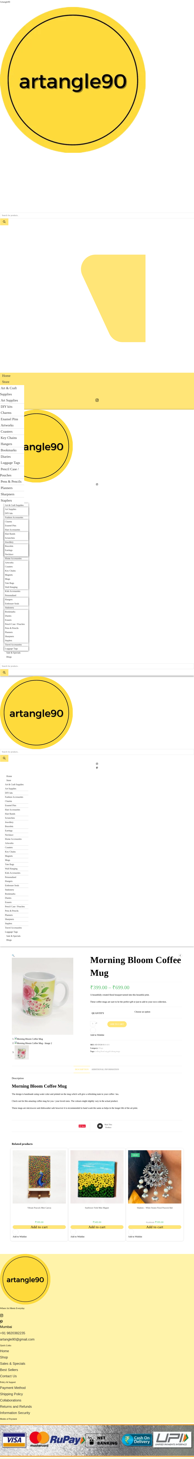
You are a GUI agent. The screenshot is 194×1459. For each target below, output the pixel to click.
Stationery (9, 607)
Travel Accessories (13, 644)
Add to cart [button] (39, 1227)
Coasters (6, 431)
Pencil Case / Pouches (9, 472)
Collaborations (10, 1400)
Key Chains (9, 438)
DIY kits (6, 406)
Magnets (9, 575)
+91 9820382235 (12, 1333)
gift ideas (111, 1051)
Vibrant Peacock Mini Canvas (39, 1208)
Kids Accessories (12, 591)
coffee (97, 1051)
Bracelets (9, 546)
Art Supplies (9, 400)
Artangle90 (5, 2)
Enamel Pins (9, 419)
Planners (6, 488)
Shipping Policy (11, 1394)
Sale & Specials (13, 653)
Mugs (7, 579)
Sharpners (7, 494)
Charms (6, 413)
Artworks (7, 425)
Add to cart (117, 1024)
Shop (4, 1357)
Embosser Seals (12, 603)
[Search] (4, 221)
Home (6, 376)
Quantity (98, 1013)
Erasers (8, 620)
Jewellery (9, 542)
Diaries (6, 456)
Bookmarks (8, 450)
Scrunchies (10, 538)
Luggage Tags (10, 463)
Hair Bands (10, 534)
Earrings (8, 550)
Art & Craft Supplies (8, 391)
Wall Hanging (11, 587)
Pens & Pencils (11, 481)
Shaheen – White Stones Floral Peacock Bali (155, 1208)
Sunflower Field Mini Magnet (97, 1208)
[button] (13, 382)
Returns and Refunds (16, 1406)
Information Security (15, 1413)
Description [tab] (82, 1069)
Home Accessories (13, 558)
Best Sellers (9, 1370)
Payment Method (13, 1388)
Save (83, 1126)
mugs (118, 1051)
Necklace (9, 554)
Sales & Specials (12, 1363)
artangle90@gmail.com (17, 1339)
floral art (104, 1051)
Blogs (9, 657)
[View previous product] (180, 956)
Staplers (6, 500)
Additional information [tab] (105, 1069)
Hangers (6, 444)
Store (5, 382)
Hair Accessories (12, 529)
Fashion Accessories (14, 517)
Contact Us (8, 1376)
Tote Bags (9, 583)
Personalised (10, 595)
